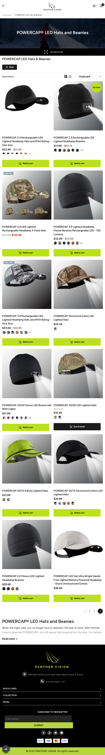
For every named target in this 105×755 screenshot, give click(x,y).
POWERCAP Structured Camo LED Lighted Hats (74, 318)
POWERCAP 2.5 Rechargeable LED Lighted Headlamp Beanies (74, 139)
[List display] (70, 76)
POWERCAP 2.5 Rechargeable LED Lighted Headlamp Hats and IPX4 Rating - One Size (26, 141)
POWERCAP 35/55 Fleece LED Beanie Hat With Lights (26, 407)
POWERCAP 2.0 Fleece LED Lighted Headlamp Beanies (23, 578)
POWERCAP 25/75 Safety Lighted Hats (25, 490)
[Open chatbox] (6, 749)
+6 (29, 418)
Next (100, 611)
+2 (29, 154)
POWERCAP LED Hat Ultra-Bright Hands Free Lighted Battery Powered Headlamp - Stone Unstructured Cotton (78, 580)
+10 (81, 150)
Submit (39, 725)
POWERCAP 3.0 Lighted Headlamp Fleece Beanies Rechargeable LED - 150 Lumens (77, 230)
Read (8, 638)
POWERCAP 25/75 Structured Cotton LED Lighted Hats (78, 492)
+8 (81, 243)
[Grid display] (65, 76)
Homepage (6, 15)
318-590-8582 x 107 (55, 682)
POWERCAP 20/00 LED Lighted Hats (75, 405)
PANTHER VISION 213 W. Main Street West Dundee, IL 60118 (55, 674)
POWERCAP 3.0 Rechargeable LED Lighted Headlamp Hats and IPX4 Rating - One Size (26, 320)
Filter (11, 67)
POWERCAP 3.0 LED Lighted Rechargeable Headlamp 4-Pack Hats (24, 228)
